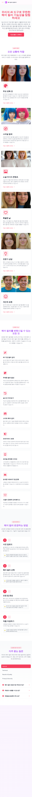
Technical (5, 670)
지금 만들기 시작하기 (16, 34)
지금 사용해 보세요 (8, 103)
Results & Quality (7, 674)
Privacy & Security (7, 678)
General (4, 666)
